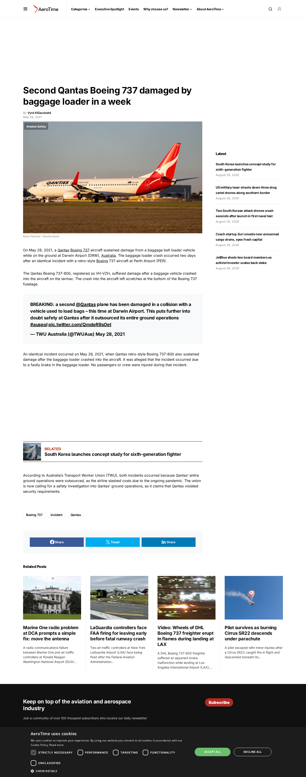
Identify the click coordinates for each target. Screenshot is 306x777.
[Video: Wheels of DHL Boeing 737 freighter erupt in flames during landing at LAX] (186, 597)
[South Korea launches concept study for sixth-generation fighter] (32, 452)
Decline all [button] (253, 752)
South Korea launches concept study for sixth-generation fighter (113, 454)
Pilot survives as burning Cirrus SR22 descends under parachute (251, 633)
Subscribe (219, 702)
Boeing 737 (79, 250)
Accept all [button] (212, 752)
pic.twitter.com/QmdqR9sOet (79, 324)
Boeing (102, 261)
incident (56, 515)
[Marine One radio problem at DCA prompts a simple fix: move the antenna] (52, 597)
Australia (108, 255)
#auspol (38, 324)
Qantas (63, 250)
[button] (25, 9)
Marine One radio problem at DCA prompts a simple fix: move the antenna (50, 633)
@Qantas (86, 304)
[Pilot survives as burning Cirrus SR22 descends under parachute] (254, 598)
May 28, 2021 (110, 334)
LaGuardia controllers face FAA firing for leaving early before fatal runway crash (118, 633)
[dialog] (153, 752)
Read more (56, 745)
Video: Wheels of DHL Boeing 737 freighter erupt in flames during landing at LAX (185, 636)
